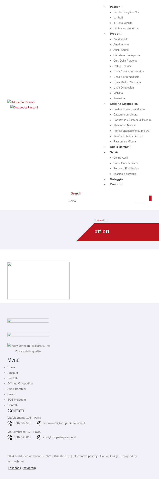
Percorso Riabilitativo (126, 168)
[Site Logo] (21, 102)
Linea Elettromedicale (126, 76)
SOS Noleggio (16, 399)
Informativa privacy (85, 456)
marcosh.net (15, 461)
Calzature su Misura (125, 114)
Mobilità (118, 93)
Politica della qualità (24, 351)
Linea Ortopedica (123, 87)
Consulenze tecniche (126, 163)
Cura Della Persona (125, 60)
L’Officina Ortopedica (126, 28)
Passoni (12, 372)
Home (11, 367)
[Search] (138, 201)
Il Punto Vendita (122, 22)
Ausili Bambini (16, 388)
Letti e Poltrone (122, 66)
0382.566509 (22, 423)
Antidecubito (120, 39)
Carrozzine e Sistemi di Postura (132, 120)
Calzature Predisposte (126, 55)
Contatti (115, 184)
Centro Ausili (121, 157)
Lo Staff (118, 17)
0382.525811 (22, 437)
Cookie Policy (109, 456)
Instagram (29, 467)
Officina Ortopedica (124, 103)
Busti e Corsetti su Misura (129, 109)
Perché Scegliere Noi (126, 12)
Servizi (114, 152)
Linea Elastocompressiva (128, 71)
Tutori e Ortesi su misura (128, 136)
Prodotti (115, 33)
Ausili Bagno (121, 49)
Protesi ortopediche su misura (131, 130)
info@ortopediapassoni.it (59, 437)
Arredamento (121, 44)
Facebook (14, 467)
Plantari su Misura (124, 125)
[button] (74, 193)
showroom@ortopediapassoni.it (64, 423)
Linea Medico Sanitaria (127, 82)
